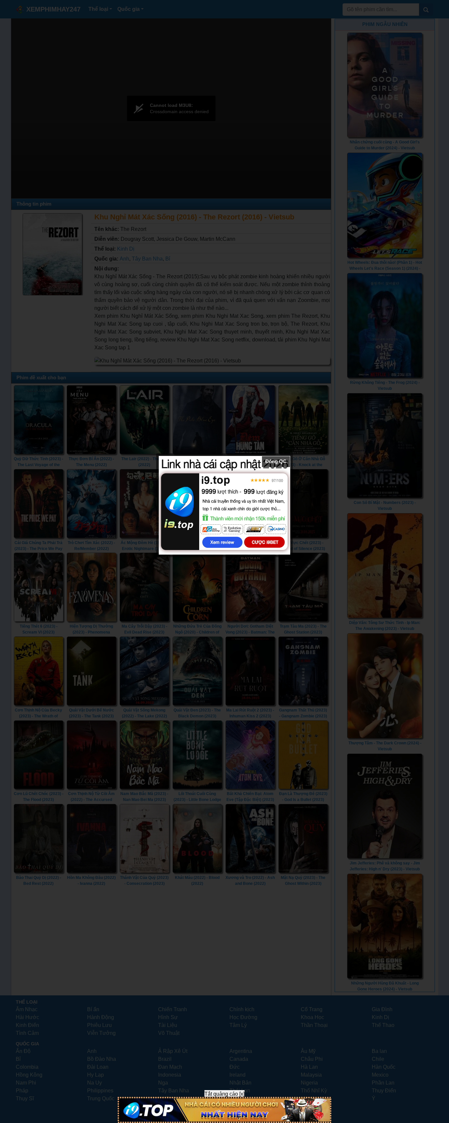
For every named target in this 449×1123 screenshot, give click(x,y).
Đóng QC (276, 461)
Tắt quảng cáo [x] (224, 1094)
